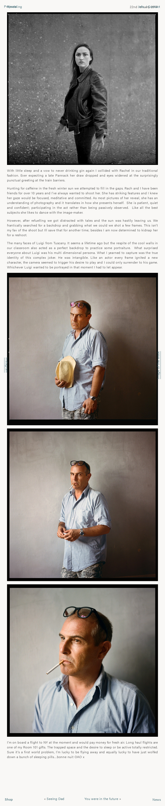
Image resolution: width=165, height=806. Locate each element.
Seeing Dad (55, 798)
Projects (10, 6)
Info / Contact (149, 6)
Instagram (7, 365)
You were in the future (101, 798)
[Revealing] (82, 88)
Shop (9, 799)
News (157, 799)
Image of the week (158, 365)
